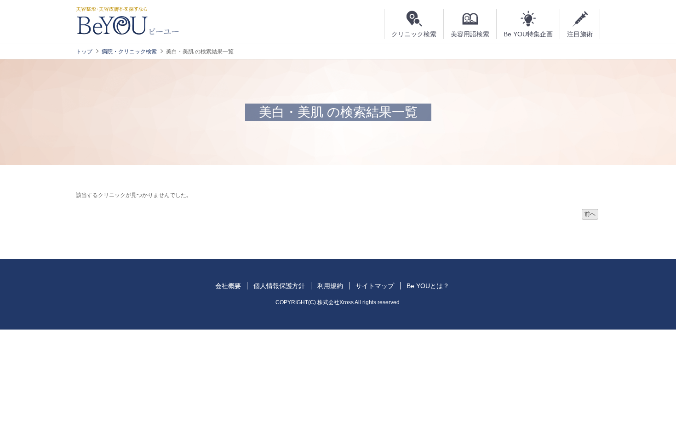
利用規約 (330, 285)
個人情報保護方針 (279, 285)
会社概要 (228, 285)
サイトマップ (374, 285)
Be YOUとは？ (428, 285)
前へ (590, 214)
